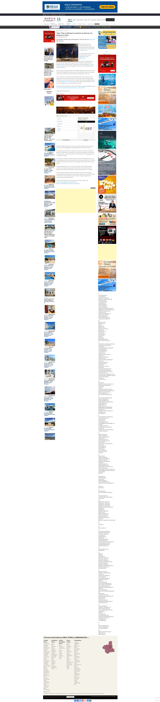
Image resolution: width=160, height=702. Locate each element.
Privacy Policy (101, 696)
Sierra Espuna (54, 667)
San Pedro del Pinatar (46, 680)
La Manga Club (47, 651)
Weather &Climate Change (53, 24)
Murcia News (47, 24)
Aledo (52, 645)
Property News (81, 24)
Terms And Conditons (94, 696)
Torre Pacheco (47, 689)
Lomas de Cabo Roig (77, 683)
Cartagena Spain (59, 693)
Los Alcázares (93, 19)
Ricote (68, 667)
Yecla (60, 658)
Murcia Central (68, 641)
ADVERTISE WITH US (54, 14)
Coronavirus (64, 693)
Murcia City (69, 663)
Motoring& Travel (68, 24)
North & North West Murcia (62, 642)
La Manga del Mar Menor (46, 653)
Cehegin (60, 650)
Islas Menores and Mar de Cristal (46, 649)
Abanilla (68, 643)
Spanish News (91, 24)
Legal (105, 696)
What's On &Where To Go (61, 24)
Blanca (68, 649)
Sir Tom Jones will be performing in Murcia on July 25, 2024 (70, 87)
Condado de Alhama (53, 652)
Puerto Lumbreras (53, 665)
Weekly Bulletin (101, 693)
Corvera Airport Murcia (71, 693)
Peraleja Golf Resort (69, 665)
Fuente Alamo (54, 654)
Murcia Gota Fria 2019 (80, 693)
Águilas (74, 19)
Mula (60, 657)
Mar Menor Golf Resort (47, 666)
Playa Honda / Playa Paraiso (46, 672)
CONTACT (48, 14)
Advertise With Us (113, 696)
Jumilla (85, 19)
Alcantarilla (69, 646)
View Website (66, 140)
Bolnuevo (53, 649)
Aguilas (52, 643)
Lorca (89, 19)
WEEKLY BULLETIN (62, 14)
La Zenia (76, 681)
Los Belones (46, 662)
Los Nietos (46, 663)
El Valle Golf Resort (69, 652)
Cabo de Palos (46, 643)
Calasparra (61, 646)
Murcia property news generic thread (91, 693)
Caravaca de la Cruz (62, 648)
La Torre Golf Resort (46, 657)
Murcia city (92, 39)
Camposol (53, 650)
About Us (108, 696)
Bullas (60, 645)
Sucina (68, 668)
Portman (45, 674)
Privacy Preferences (70, 696)
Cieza (60, 652)
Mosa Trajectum (70, 662)
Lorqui (68, 658)
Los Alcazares (46, 660)
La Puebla (46, 655)
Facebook (85, 140)
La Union (45, 659)
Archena (68, 647)
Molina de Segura (69, 660)
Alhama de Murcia (80, 19)
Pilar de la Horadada (46, 669)
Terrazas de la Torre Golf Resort (46, 687)
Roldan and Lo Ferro (46, 676)
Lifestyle (74, 24)
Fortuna (60, 653)
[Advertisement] (76, 201)
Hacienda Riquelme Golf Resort (69, 656)
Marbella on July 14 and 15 (66, 81)
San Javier (103, 19)
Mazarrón (99, 19)
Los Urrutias (46, 664)
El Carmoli (46, 646)
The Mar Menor (46, 641)
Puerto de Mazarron (53, 663)
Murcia (85, 50)
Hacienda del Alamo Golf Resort (54, 657)
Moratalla (61, 655)
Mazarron (53, 660)
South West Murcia (54, 641)
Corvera (68, 650)
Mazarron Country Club (77, 668)
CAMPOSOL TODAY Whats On (49, 693)
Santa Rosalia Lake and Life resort (46, 683)
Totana (52, 668)
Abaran (68, 645)
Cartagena (46, 645)
